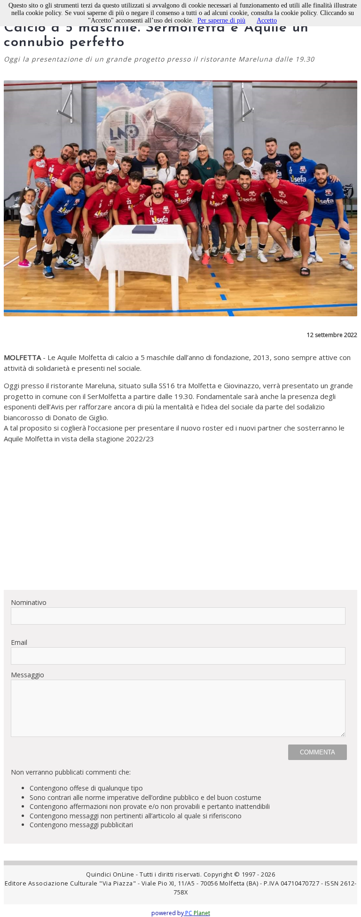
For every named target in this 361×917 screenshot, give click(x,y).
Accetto (267, 20)
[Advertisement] (180, 516)
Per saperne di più (221, 20)
